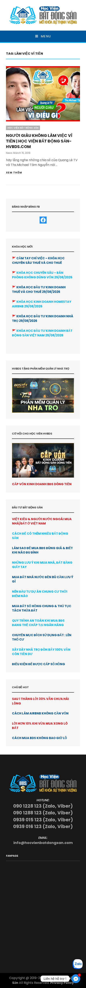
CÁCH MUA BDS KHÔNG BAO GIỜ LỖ (39, 738)
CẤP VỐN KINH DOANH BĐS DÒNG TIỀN (42, 484)
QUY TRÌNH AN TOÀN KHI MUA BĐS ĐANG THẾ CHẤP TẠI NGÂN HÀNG (38, 622)
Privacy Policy (62, 982)
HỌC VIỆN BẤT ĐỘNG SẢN (23, 127)
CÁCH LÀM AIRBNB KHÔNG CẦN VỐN (40, 713)
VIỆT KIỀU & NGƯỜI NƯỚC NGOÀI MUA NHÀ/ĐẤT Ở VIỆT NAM (42, 521)
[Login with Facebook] (43, 220)
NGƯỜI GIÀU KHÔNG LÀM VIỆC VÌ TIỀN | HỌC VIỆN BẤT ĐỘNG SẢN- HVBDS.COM (39, 141)
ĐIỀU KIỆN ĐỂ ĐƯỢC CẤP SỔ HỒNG (38, 664)
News (9, 153)
